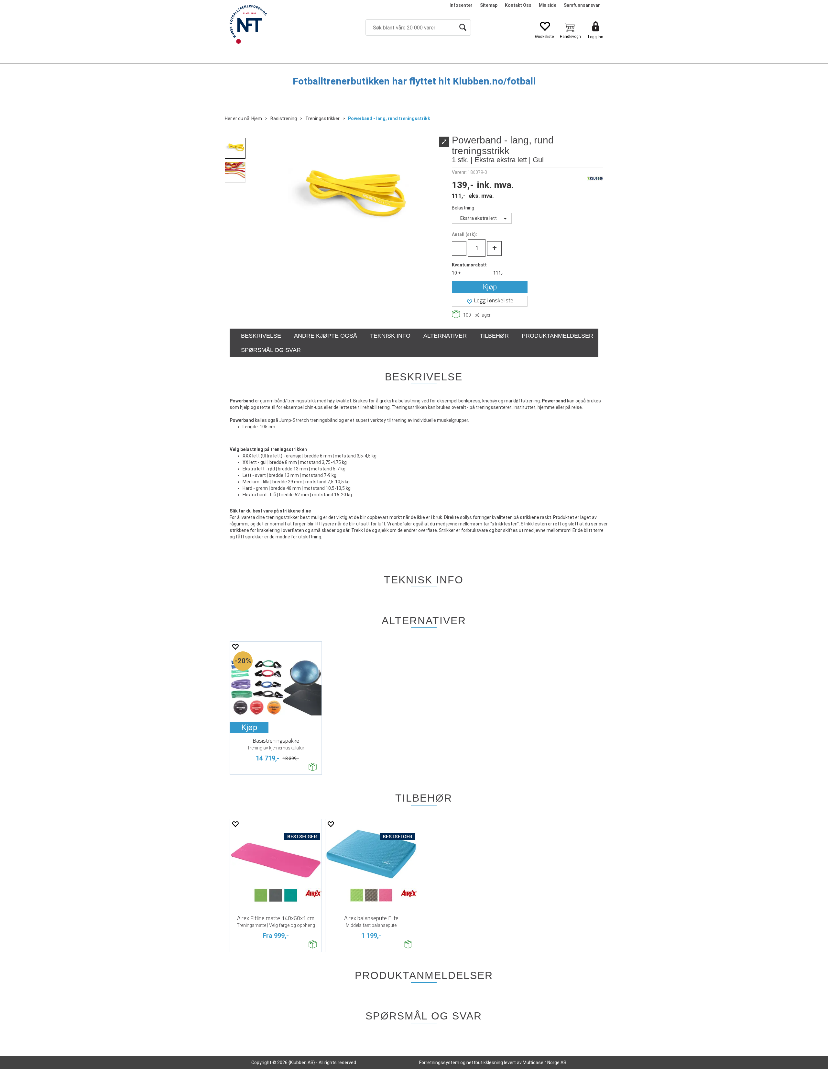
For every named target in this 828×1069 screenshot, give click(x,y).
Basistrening (283, 118)
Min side (547, 5)
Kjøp (490, 286)
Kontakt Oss (518, 5)
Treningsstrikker (322, 118)
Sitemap (488, 5)
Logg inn (595, 37)
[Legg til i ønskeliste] (235, 647)
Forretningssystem (439, 1062)
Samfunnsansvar (582, 5)
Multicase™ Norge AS (544, 1062)
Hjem (256, 118)
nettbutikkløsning (484, 1062)
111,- (498, 273)
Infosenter (461, 5)
